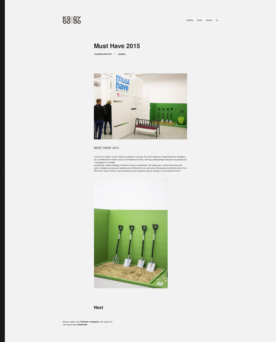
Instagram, (94, 321)
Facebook (84, 321)
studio (199, 20)
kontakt (209, 20)
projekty (189, 20)
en (217, 20)
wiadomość (82, 324)
